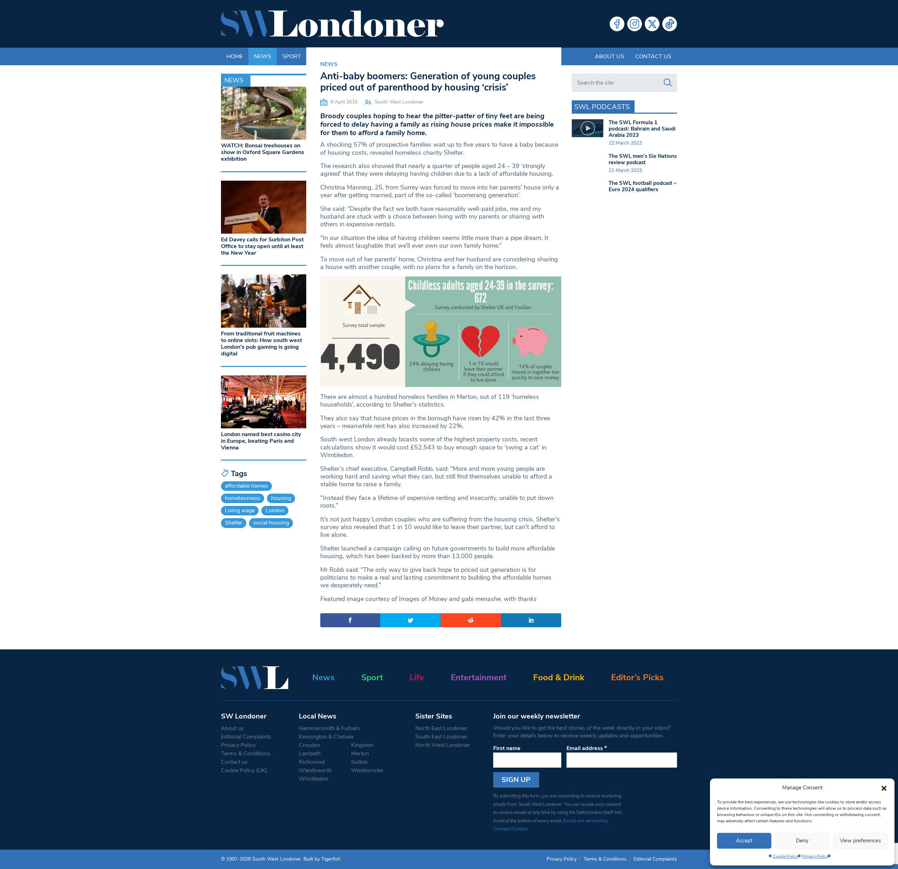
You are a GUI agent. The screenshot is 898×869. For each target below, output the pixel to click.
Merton (360, 753)
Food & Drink (558, 677)
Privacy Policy (815, 856)
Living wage (240, 510)
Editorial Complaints (246, 737)
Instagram (634, 23)
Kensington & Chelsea (326, 737)
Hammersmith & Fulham (329, 728)
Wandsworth (315, 770)
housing (281, 498)
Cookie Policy (785, 856)
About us (609, 56)
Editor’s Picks (637, 677)
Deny (802, 840)
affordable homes (246, 486)
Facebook (617, 23)
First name (507, 748)
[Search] (668, 83)
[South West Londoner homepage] (332, 24)
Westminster (367, 770)
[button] (883, 787)
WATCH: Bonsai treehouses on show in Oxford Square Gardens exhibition (262, 152)
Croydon (309, 745)
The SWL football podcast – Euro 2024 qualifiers (643, 186)
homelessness (242, 498)
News (328, 64)
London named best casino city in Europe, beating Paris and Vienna (261, 441)
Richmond (311, 762)
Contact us (653, 56)
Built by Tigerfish (322, 859)
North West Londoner (442, 745)
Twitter (652, 23)
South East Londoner (441, 737)
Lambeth (310, 753)
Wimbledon (313, 779)
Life (417, 677)
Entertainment (479, 677)
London (275, 510)
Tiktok (669, 23)
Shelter (233, 523)
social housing (271, 523)
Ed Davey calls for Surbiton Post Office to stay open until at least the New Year (262, 246)
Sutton (359, 762)
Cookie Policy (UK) (244, 770)
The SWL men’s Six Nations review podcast (643, 159)
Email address (587, 748)
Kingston (362, 745)
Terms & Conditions (245, 753)
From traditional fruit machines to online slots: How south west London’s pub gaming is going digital (261, 344)
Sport (372, 677)
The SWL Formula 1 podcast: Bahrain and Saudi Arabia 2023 (642, 129)
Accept (744, 840)
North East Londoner (441, 728)
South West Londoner (399, 102)
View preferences (860, 840)
